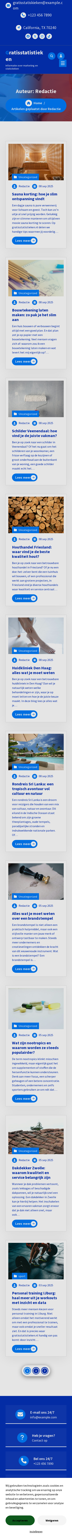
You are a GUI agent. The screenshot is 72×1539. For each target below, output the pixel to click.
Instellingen (36, 1531)
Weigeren (52, 1520)
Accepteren (20, 1520)
